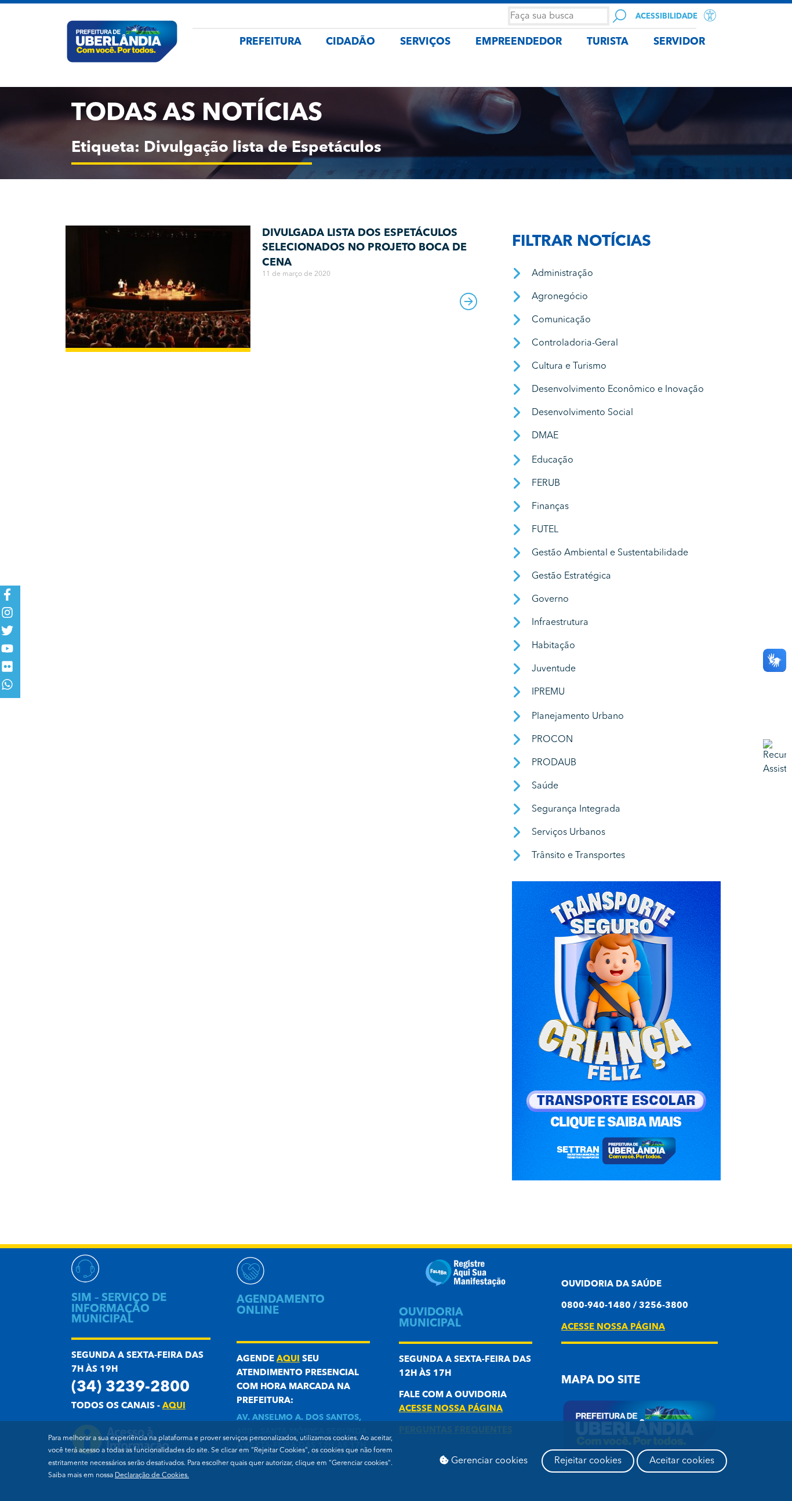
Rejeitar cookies (588, 1461)
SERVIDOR (679, 42)
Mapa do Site (600, 1380)
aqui (174, 1406)
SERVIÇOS (425, 42)
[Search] (619, 16)
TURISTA (607, 42)
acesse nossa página (451, 1409)
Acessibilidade (666, 16)
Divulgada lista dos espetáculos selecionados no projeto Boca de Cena (364, 248)
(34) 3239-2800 (130, 1387)
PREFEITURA (270, 42)
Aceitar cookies (681, 1461)
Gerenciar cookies (488, 1461)
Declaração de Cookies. (152, 1475)
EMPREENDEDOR (518, 42)
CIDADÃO (350, 42)
